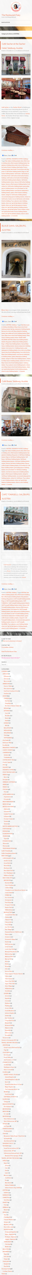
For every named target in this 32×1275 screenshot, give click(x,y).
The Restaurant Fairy (11, 15)
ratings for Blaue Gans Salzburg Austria (16, 367)
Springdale (7, 1159)
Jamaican (6, 776)
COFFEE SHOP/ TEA (8, 781)
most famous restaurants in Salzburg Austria (17, 484)
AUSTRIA (8, 163)
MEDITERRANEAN (8, 823)
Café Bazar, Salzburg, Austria (15, 391)
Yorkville (7, 1012)
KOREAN (6, 744)
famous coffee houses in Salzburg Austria (16, 188)
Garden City (7, 882)
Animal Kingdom (9, 1098)
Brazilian (5, 766)
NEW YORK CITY (7, 899)
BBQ (6, 746)
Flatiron (7, 955)
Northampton (8, 1127)
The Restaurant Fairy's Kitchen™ (11, 679)
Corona (7, 1022)
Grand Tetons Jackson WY (11, 1169)
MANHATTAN (8, 933)
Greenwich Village (10, 960)
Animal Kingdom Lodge (11, 1100)
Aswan (7, 1186)
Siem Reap (7, 1221)
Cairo (6, 1189)
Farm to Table (8, 707)
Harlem (7, 963)
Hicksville (6, 886)
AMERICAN (6, 705)
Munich (6, 1231)
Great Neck (7, 884)
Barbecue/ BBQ (7, 764)
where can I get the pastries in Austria (11, 218)
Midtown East (9, 975)
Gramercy (8, 958)
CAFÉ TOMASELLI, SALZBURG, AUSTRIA (12, 512)
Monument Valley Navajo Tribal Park (14, 1157)
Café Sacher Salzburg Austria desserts (11, 184)
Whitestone (8, 1054)
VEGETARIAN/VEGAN (9, 869)
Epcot (6, 1103)
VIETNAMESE (8, 759)
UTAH (4, 1154)
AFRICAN (5, 695)
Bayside (7, 1019)
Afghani (6, 830)
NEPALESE (7, 751)
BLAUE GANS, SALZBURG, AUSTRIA (13, 233)
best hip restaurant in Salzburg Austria (20, 337)
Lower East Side (9, 970)
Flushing (7, 1027)
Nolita (6, 985)
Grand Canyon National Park (12, 1068)
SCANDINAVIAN (7, 854)
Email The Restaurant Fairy (9, 672)
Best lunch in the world (7, 339)
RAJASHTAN (7, 1250)
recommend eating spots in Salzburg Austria (13, 201)
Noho (6, 982)
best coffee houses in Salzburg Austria (17, 167)
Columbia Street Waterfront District (15, 911)
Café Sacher (5, 111)
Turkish (6, 842)
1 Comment (22, 379)
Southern (6, 714)
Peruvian (6, 820)
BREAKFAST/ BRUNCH (9, 768)
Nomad (7, 987)
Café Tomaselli (7, 586)
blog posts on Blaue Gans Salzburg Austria (17, 350)
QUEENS (6, 1014)
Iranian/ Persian (8, 835)
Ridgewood (8, 1049)
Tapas (5, 859)
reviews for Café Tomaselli (17, 643)
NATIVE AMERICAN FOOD (10, 847)
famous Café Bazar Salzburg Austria (15, 476)
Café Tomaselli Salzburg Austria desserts (19, 624)
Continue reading (8, 154)
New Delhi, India (8, 1248)
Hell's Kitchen (9, 965)
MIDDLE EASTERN (8, 827)
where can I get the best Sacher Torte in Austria (14, 213)
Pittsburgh (7, 1152)
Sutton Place (8, 992)
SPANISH (5, 857)
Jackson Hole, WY (9, 1172)
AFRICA (5, 1181)
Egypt (5, 1184)
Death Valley (7, 1078)
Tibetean (5, 867)
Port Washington (9, 894)
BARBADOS (6, 1216)
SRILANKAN (7, 754)
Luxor (6, 1194)
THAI (5, 756)
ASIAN (5, 717)
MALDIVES (6, 1270)
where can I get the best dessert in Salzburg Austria (14, 647)
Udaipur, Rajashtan (10, 1260)
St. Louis (6, 1135)
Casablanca (8, 1199)
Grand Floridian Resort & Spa (13, 1105)
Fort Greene (8, 918)
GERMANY (6, 1228)
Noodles (7, 736)
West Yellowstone (9, 1140)
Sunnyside (8, 1051)
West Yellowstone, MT (10, 1142)
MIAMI (6, 1113)
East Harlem (8, 948)
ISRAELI (5, 808)
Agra (5, 1236)
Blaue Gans (5, 318)
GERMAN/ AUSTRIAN (9, 803)
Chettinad (8, 1265)
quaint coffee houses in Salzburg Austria (12, 486)
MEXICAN (5, 825)
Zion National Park (9, 1162)
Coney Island (8, 913)
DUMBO (7, 916)
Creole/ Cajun (6, 783)
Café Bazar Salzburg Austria (12, 471)
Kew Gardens (9, 1039)
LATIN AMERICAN (8, 815)
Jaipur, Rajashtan (9, 1255)
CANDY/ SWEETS (8, 771)
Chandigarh (7, 1238)
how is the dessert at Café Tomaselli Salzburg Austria (15, 634)
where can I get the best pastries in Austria (16, 209)
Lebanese (6, 837)
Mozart (8, 592)
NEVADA (5, 1145)
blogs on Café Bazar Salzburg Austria (15, 469)
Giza (6, 1191)
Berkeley (6, 1076)
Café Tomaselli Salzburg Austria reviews (12, 626)
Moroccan (7, 702)
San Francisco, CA (9, 1081)
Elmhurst (7, 1024)
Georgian (5, 800)
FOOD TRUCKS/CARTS (9, 793)
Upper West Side (10, 1004)
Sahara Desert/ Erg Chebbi (12, 1208)
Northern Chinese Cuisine (12, 727)
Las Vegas (6, 1147)
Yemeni (6, 845)
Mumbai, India (8, 1245)
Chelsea (7, 938)
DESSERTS (6, 788)
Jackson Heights (9, 1034)
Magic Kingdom (9, 1108)
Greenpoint (8, 921)
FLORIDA (5, 1093)
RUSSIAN (5, 852)
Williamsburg (8, 931)
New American (8, 709)
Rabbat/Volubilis (9, 1206)
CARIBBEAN (6, 773)
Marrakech (8, 1204)
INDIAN (6, 729)
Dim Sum (7, 722)
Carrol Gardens (9, 906)
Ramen (7, 739)
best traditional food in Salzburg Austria (16, 341)
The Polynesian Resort (11, 1110)
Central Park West (10, 936)
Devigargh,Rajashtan (11, 1253)
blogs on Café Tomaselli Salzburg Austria (12, 622)
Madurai (7, 1268)
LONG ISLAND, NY (8, 879)
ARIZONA (5, 1066)
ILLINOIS (5, 1120)
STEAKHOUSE (7, 862)
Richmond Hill (9, 1046)
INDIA (4, 1233)
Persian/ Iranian (8, 840)
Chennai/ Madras (8, 1240)
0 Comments (14, 220)
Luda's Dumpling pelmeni (9, 874)
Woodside (8, 1056)
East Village (8, 950)
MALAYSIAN (7, 749)
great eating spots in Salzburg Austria (20, 632)
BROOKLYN (7, 901)
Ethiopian (6, 697)
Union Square (9, 1000)
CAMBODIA (6, 1218)
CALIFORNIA (6, 1073)
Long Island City (9, 1041)
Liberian (6, 700)
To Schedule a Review (8, 668)
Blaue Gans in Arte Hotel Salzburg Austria (15, 344)
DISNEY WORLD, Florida (11, 1095)
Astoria (7, 1017)
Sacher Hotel (17, 111)
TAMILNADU (7, 1263)
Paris (5, 1226)
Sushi (6, 741)
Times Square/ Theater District (14, 995)
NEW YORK (5, 877)
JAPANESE (7, 732)
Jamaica (7, 1036)
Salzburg (25, 163)
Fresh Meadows (9, 1031)
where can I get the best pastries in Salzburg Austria (14, 211)
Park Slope (8, 923)
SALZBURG (4, 645)
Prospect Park (9, 926)
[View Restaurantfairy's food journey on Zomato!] (12, 662)
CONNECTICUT (7, 1083)
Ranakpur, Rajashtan (10, 1258)
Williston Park (8, 896)
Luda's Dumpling (6, 872)
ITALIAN (5, 810)
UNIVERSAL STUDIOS (10, 1118)
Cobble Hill (8, 909)
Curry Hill (7, 945)
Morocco (6, 1196)
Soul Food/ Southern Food (11, 712)
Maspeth (7, 1044)
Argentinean (7, 818)
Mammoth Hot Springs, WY (13, 1177)
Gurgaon (6, 1243)
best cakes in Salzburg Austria (13, 165)
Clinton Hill (8, 943)
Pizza (5, 813)
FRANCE (5, 1223)
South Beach (8, 1115)
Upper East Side (9, 1002)
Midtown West (9, 977)
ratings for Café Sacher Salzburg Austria (16, 199)
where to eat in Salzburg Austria (10, 379)
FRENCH (5, 795)
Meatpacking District (11, 972)
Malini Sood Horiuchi (23, 55)
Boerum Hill (8, 904)
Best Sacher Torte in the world (18, 173)
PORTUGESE (6, 850)
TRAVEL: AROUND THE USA (9, 1063)
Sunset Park (8, 928)
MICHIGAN (6, 1130)
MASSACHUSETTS (8, 1125)
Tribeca (7, 997)
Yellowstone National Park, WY (13, 1174)
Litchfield (6, 1086)
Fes (6, 1201)
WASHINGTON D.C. (8, 1164)
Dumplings (8, 724)
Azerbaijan (6, 761)
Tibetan (5, 864)
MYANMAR (6, 1272)
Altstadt (24, 598)
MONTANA (6, 1137)
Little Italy (8, 968)
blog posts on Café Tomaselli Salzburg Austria (18, 620)
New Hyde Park (8, 891)
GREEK (4, 805)
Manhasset (7, 889)
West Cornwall (8, 1090)
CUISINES (4, 692)
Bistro (5, 798)
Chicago (6, 1122)
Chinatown (8, 941)
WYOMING (6, 1167)
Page (5, 1071)
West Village (8, 1007)
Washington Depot (9, 1088)
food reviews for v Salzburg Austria (15, 356)
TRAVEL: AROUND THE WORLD (10, 1179)
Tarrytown (6, 1059)
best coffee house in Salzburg (22, 615)
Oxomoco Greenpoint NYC (9, 1061)
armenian (6, 832)
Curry (6, 734)
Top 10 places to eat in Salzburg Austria (16, 373)
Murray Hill (8, 980)
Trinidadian (7, 778)
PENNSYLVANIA (7, 1149)
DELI (4, 786)
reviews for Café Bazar (16, 490)
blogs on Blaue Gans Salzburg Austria (11, 352)
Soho (6, 990)
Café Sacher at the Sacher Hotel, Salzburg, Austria (15, 47)
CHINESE (6, 719)
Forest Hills (8, 1029)
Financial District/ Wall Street (13, 953)
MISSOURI (6, 1132)
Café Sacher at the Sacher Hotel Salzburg (17, 182)
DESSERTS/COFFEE (17, 163)
